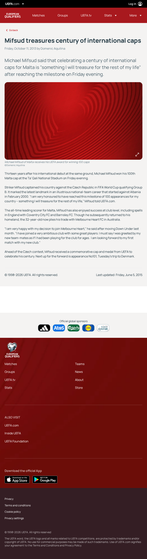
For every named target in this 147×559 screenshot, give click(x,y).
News (79, 372)
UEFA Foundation (17, 441)
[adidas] (44, 328)
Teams (79, 364)
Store (79, 387)
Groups (10, 372)
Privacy (9, 499)
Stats (8, 387)
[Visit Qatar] (103, 328)
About (79, 380)
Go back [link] (13, 30)
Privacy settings (14, 518)
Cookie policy (13, 511)
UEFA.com (12, 425)
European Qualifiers (13, 15)
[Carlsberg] (73, 328)
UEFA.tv (10, 380)
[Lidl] (88, 328)
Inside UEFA (13, 433)
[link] (38, 15)
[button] (110, 15)
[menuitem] (40, 15)
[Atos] (59, 328)
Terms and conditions (18, 505)
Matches (11, 364)
